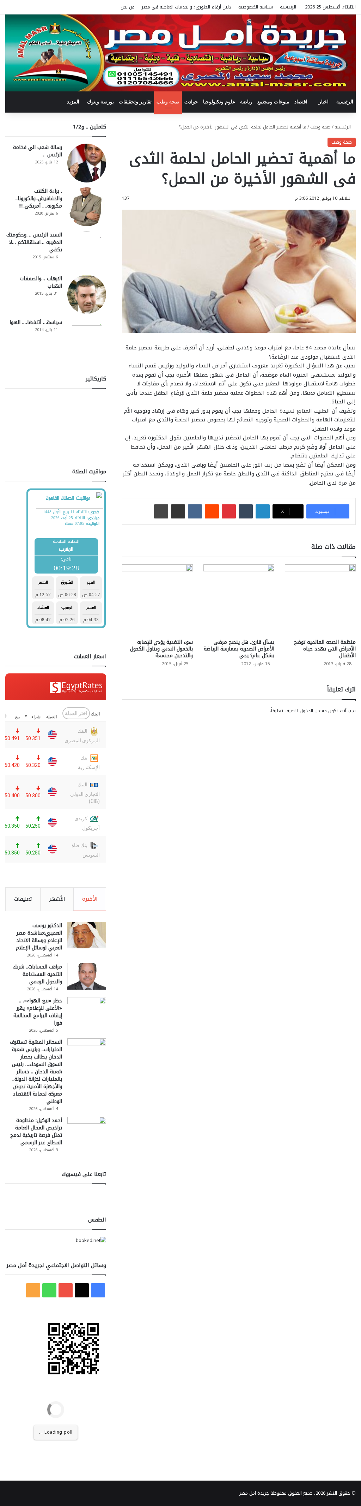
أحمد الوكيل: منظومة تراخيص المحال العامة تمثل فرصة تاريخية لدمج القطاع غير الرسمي (36, 1131)
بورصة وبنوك (100, 101)
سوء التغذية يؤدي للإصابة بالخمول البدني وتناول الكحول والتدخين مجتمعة (161, 648)
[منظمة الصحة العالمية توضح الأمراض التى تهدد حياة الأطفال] (320, 599)
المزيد (73, 101)
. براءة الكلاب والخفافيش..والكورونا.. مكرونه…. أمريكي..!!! (39, 198)
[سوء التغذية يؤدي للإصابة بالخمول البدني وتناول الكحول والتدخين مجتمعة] (157, 599)
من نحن (128, 6)
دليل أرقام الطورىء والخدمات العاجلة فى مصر (186, 6)
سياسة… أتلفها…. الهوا (36, 322)
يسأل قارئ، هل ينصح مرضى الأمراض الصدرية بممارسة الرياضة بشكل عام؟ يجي (239, 648)
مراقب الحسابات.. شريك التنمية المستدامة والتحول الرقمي (37, 974)
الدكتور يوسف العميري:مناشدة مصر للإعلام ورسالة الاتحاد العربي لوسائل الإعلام (39, 937)
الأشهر (57, 899)
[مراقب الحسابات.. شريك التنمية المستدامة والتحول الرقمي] (86, 976)
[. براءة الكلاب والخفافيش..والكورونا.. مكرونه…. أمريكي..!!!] (86, 206)
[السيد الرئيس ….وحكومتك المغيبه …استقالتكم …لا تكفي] (86, 250)
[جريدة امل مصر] (180, 52)
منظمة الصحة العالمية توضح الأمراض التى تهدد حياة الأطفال (325, 648)
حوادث (191, 101)
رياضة (246, 101)
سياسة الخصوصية (255, 6)
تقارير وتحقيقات (135, 101)
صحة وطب (168, 101)
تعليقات (23, 899)
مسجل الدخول (313, 710)
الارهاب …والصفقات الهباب (41, 282)
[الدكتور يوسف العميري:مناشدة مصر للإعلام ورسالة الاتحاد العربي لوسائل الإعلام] (86, 935)
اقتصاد (300, 101)
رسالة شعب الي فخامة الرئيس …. (37, 151)
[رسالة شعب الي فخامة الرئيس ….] (86, 163)
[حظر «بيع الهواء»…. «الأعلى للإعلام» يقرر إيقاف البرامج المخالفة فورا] (86, 1010)
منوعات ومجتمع (273, 101)
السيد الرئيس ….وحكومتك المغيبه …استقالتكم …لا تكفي (34, 242)
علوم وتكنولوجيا (219, 101)
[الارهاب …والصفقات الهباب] (86, 294)
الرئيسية (288, 6)
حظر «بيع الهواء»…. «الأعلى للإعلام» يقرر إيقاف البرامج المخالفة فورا (37, 1012)
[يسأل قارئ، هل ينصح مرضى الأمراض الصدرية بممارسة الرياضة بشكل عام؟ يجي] (238, 599)
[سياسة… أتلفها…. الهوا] (86, 338)
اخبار (324, 101)
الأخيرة (90, 899)
